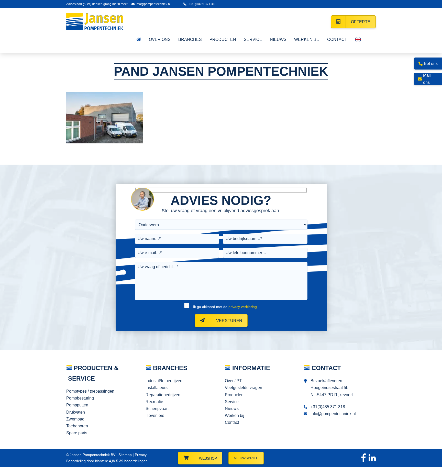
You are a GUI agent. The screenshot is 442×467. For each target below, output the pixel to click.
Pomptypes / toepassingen (90, 391)
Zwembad (75, 419)
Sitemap (125, 455)
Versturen (228, 320)
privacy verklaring (242, 307)
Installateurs (157, 387)
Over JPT (233, 381)
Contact (232, 422)
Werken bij (234, 415)
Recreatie (154, 402)
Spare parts (76, 433)
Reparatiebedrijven (163, 395)
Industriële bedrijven (164, 381)
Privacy (141, 455)
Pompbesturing (80, 398)
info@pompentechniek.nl (153, 4)
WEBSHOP (208, 458)
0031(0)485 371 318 (202, 4)
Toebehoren (77, 426)
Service (232, 402)
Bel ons (431, 63)
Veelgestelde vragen (243, 387)
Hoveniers (155, 415)
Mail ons (427, 78)
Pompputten (77, 405)
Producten (234, 395)
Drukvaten (75, 412)
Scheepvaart (157, 408)
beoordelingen (133, 461)
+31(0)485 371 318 (328, 407)
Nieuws (232, 408)
